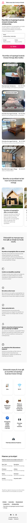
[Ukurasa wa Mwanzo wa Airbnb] (3, 2)
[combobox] (13, 36)
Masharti (16, 519)
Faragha (10, 519)
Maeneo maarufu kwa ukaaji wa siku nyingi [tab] (12, 459)
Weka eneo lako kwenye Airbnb (15, 2)
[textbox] (7, 42)
